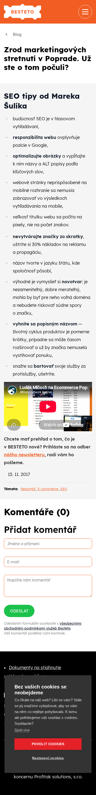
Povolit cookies (48, 744)
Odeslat (19, 610)
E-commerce (48, 489)
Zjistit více (22, 730)
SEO (63, 489)
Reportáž (28, 489)
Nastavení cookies (48, 758)
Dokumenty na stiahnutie (35, 667)
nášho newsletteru (24, 455)
